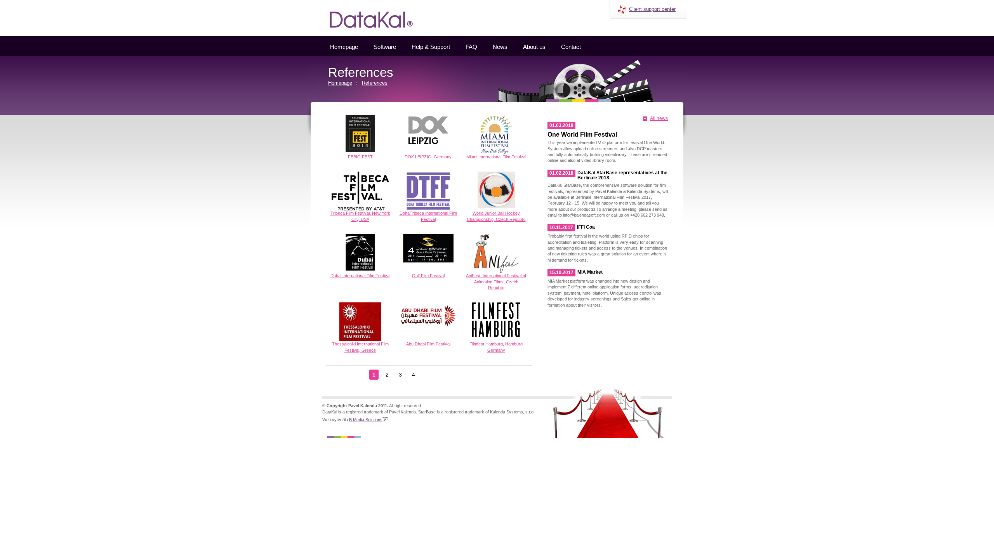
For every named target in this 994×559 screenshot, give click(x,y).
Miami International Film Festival (496, 157)
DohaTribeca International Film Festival (428, 216)
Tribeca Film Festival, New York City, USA (360, 216)
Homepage (344, 46)
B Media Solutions (365, 419)
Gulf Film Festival (428, 275)
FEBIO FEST (360, 157)
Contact (571, 46)
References (375, 83)
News (500, 46)
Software (385, 46)
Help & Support (431, 46)
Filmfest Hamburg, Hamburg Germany (496, 347)
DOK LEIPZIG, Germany (428, 157)
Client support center (652, 9)
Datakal (314, 2)
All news (659, 118)
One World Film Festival (582, 134)
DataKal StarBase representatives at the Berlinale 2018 (622, 175)
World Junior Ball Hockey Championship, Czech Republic (496, 216)
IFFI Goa (586, 227)
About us (534, 46)
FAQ (471, 46)
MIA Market (590, 272)
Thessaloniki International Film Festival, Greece (360, 347)
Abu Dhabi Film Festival (428, 344)
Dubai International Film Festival (360, 275)
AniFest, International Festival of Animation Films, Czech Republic (496, 281)
